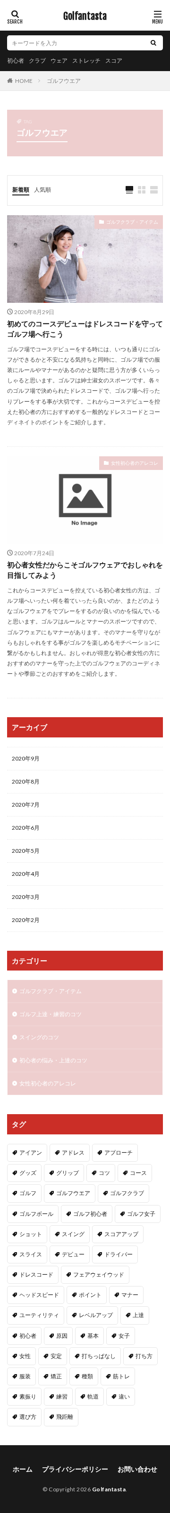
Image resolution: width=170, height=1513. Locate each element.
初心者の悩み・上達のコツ (53, 1060)
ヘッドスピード (39, 1294)
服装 (25, 1376)
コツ (104, 1172)
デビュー (73, 1254)
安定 (56, 1355)
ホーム (23, 1469)
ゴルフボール (36, 1213)
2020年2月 (26, 919)
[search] (153, 42)
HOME (24, 80)
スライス (30, 1254)
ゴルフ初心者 (90, 1213)
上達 (138, 1315)
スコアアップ (121, 1234)
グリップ (67, 1172)
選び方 (27, 1416)
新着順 (20, 189)
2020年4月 (26, 873)
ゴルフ (27, 1193)
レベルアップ (96, 1315)
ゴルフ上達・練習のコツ (50, 1014)
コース (138, 1172)
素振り (27, 1396)
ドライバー (118, 1254)
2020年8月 (26, 781)
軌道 (93, 1396)
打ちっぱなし (99, 1355)
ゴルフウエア (64, 80)
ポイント (90, 1294)
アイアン (30, 1152)
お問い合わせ (137, 1469)
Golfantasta (85, 16)
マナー (129, 1294)
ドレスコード (36, 1274)
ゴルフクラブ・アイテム (132, 222)
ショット (30, 1234)
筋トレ (121, 1376)
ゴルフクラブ (127, 1193)
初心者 (15, 60)
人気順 (42, 189)
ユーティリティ (39, 1315)
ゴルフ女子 (141, 1213)
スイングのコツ (39, 1037)
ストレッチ (86, 60)
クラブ (37, 60)
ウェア (59, 60)
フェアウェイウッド (98, 1274)
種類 (87, 1376)
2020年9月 (26, 758)
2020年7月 (26, 804)
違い (124, 1396)
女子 (124, 1335)
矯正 (56, 1376)
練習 (62, 1396)
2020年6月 (26, 827)
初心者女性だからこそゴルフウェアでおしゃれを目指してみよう (85, 570)
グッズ (27, 1172)
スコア (113, 60)
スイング (73, 1234)
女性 (25, 1355)
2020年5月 (26, 850)
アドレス (73, 1152)
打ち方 (144, 1355)
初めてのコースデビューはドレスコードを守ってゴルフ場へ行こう (85, 329)
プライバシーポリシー (75, 1469)
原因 (62, 1335)
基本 (93, 1335)
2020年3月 (26, 896)
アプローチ (118, 1152)
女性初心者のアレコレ (134, 463)
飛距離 (64, 1416)
